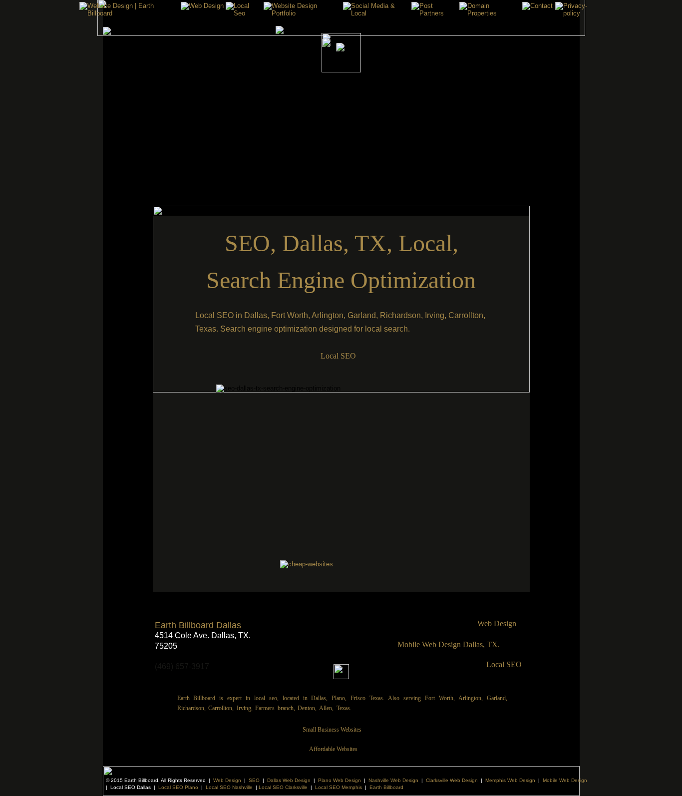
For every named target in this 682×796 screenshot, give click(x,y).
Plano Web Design (339, 780)
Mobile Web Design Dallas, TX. (448, 644)
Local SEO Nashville (229, 787)
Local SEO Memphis (338, 787)
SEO (254, 780)
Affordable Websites (333, 749)
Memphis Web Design (510, 780)
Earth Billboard (386, 787)
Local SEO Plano (178, 787)
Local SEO (504, 664)
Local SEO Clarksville (283, 787)
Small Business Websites (332, 729)
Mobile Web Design (565, 780)
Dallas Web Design (289, 780)
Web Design (227, 780)
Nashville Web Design (393, 780)
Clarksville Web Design (452, 780)
